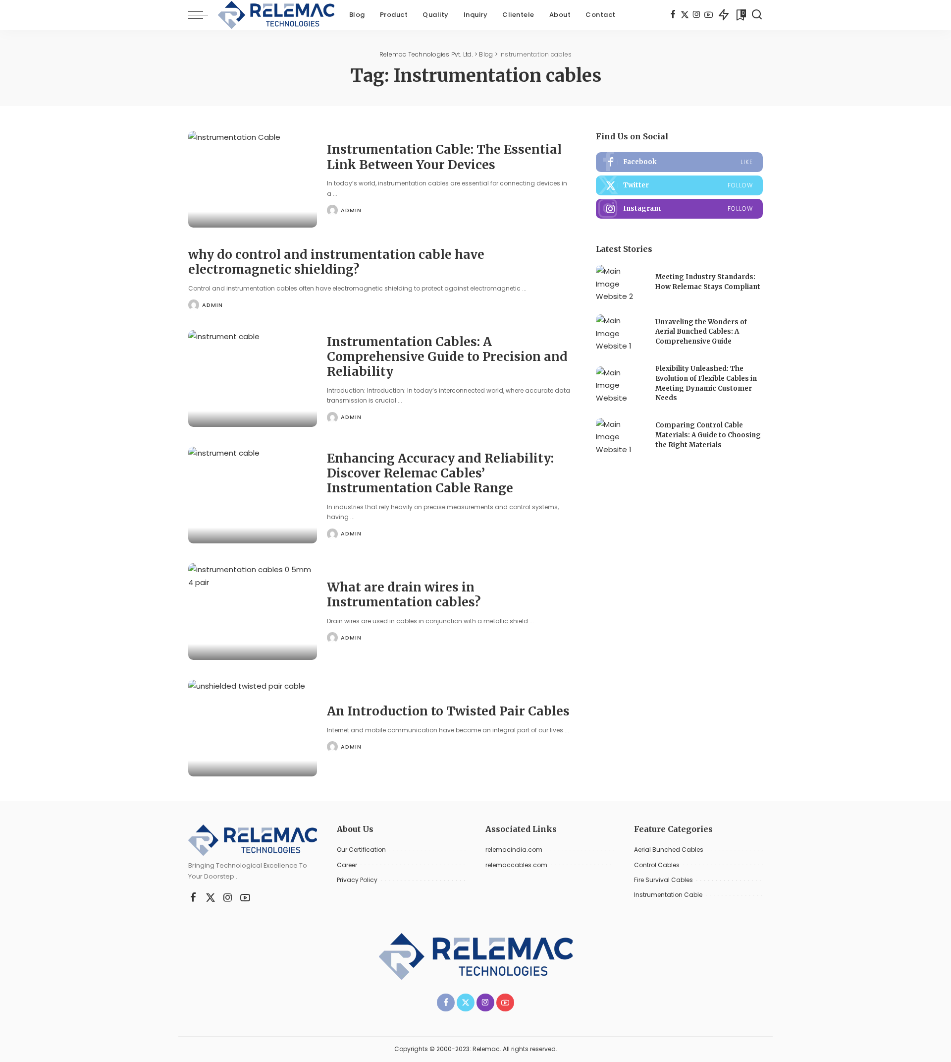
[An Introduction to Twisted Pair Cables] (252, 728)
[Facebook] (673, 15)
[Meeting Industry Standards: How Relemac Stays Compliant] (620, 283)
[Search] (757, 15)
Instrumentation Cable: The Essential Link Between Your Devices (444, 157)
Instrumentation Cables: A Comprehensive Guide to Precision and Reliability (447, 357)
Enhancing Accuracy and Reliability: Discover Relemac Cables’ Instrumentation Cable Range (440, 473)
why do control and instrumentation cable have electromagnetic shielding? (336, 262)
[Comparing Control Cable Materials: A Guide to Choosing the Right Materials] (620, 436)
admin (351, 210)
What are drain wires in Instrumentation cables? (403, 595)
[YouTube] (708, 15)
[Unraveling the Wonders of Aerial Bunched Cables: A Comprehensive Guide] (620, 333)
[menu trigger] (203, 15)
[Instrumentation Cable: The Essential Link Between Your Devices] (252, 179)
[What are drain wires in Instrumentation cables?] (252, 611)
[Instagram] (696, 15)
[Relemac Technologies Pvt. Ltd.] (276, 15)
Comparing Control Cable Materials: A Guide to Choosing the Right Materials (708, 435)
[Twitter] (685, 15)
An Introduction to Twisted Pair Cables (448, 711)
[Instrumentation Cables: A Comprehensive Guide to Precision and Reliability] (252, 378)
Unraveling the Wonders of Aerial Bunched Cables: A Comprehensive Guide (701, 332)
